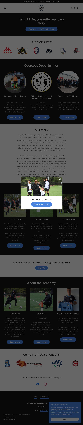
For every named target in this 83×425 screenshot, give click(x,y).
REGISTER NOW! (41, 204)
